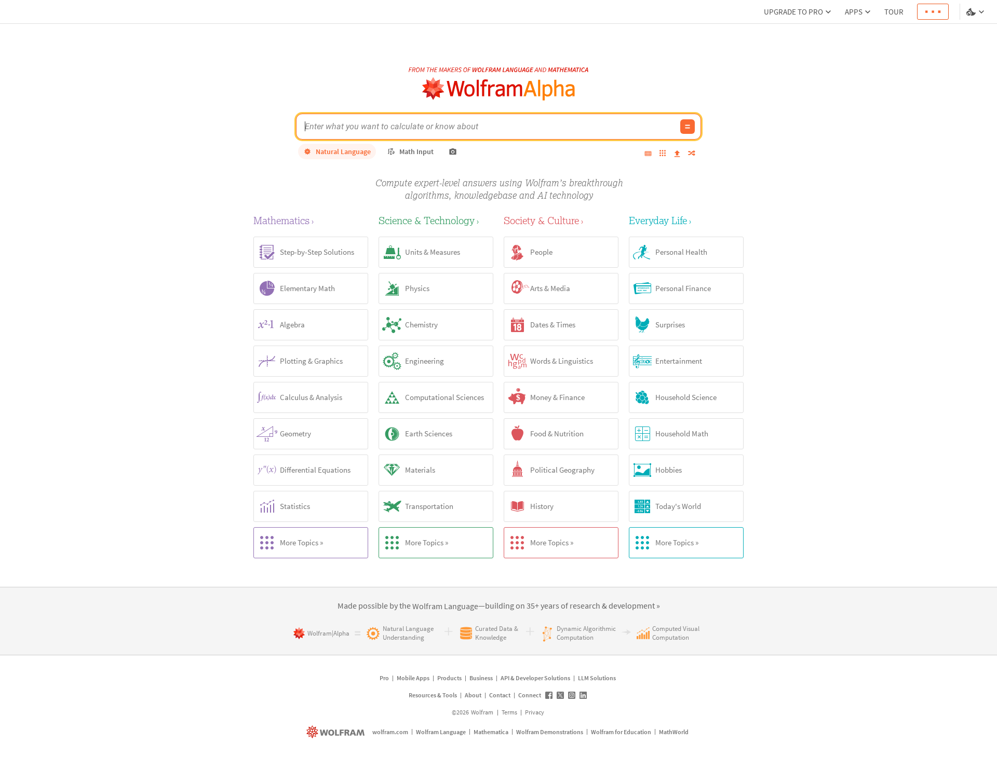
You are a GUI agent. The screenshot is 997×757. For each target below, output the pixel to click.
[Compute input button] (687, 126)
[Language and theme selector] (976, 12)
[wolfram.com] (337, 732)
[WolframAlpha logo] (498, 89)
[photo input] (452, 151)
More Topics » (301, 542)
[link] (445, 606)
